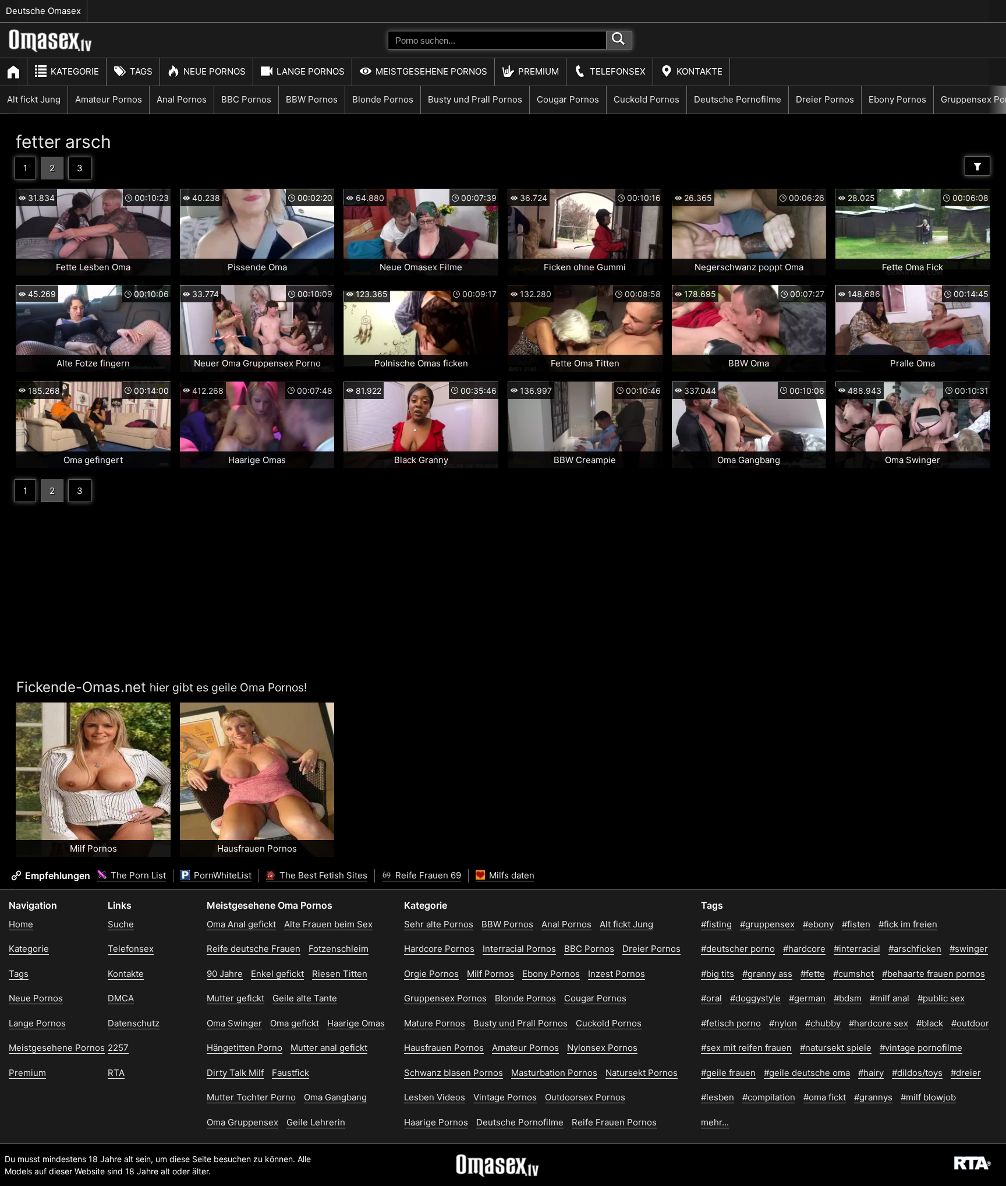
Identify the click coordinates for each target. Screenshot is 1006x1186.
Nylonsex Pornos (602, 1047)
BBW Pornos (312, 99)
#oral (711, 998)
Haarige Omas (356, 1023)
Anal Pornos (182, 99)
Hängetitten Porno (244, 1047)
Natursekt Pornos (641, 1072)
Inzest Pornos (616, 973)
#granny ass (767, 973)
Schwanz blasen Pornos (453, 1072)
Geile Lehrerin (315, 1122)
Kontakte (699, 71)
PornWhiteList (222, 875)
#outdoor (970, 1023)
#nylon (783, 1023)
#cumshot (853, 973)
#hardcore (804, 948)
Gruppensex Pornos (445, 998)
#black (929, 1023)
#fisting (716, 924)
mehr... (715, 1122)
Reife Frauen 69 (427, 875)
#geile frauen (728, 1072)
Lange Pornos (311, 71)
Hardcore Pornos (439, 948)
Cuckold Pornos (646, 99)
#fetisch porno (731, 1023)
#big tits (717, 973)
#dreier (966, 1072)
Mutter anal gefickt (329, 1047)
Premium (538, 71)
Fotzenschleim (339, 948)
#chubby (823, 1023)
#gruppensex (767, 924)
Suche (121, 924)
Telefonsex (618, 71)
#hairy (871, 1072)
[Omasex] (50, 49)
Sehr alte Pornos (438, 924)
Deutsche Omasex (43, 10)
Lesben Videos (434, 1097)
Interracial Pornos (519, 948)
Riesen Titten (339, 973)
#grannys (873, 1097)
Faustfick (290, 1072)
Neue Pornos (214, 71)
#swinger (969, 948)
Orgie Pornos (431, 973)
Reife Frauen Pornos (614, 1122)
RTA (116, 1072)
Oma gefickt (294, 1023)
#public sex (941, 998)
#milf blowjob (928, 1097)
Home (21, 924)
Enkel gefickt (277, 973)
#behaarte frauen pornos (933, 973)
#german (807, 998)
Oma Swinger (234, 1023)
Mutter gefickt (235, 998)
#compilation (768, 1097)
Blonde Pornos (382, 99)
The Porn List (137, 875)
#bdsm (848, 998)
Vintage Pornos (505, 1097)
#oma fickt (824, 1097)
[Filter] (977, 166)
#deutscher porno (738, 948)
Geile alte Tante (304, 998)
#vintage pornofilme (921, 1047)
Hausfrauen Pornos (444, 1047)
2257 (118, 1047)
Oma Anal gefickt (241, 924)
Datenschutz (134, 1023)
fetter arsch (63, 141)
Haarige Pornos (436, 1122)
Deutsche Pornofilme (737, 99)
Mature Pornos (434, 1023)
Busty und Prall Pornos (475, 99)
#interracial (857, 948)
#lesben (717, 1097)
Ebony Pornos (897, 99)
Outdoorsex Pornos (585, 1097)
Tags (141, 71)
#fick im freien (908, 924)
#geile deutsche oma (807, 1072)
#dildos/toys (917, 1072)
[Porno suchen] (619, 40)
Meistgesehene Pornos (431, 71)
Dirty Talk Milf (235, 1072)
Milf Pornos (490, 973)
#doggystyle (755, 998)
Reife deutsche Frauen (253, 948)
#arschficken (914, 948)
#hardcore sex (878, 1023)
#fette (812, 973)
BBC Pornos (246, 99)
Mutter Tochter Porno (251, 1097)
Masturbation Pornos (554, 1072)
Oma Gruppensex (242, 1122)
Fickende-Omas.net (81, 687)
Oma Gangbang (335, 1097)
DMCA (121, 998)
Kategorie (75, 71)
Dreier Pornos (825, 99)
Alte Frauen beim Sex (328, 924)
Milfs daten (510, 875)
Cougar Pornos (568, 99)
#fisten (856, 924)
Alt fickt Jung (34, 99)
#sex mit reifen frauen (746, 1047)
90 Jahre (225, 973)
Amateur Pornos (108, 99)
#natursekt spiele (836, 1047)
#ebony (818, 924)
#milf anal (889, 998)
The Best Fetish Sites (322, 875)
